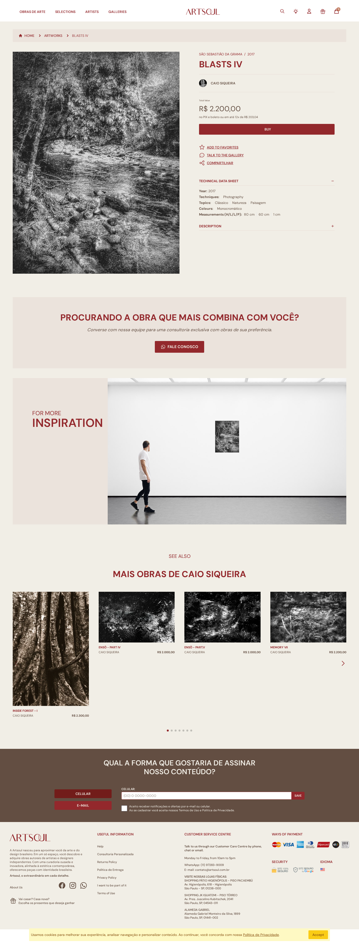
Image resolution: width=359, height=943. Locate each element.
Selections (65, 12)
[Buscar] (282, 11)
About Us (16, 887)
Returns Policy (107, 862)
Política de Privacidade (261, 935)
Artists (92, 12)
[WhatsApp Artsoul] (83, 885)
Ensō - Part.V (194, 647)
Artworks (53, 35)
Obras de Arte (32, 12)
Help (100, 846)
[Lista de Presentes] (323, 12)
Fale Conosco (183, 346)
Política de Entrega (110, 870)
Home (29, 35)
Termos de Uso (189, 810)
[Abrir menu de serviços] (295, 11)
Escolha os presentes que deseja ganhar (47, 903)
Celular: (128, 789)
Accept (318, 935)
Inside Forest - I (25, 711)
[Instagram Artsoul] (73, 885)
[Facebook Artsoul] (62, 885)
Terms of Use (106, 893)
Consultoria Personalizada (115, 854)
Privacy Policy (106, 878)
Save (298, 796)
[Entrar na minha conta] (309, 11)
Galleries (117, 12)
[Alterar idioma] (322, 869)
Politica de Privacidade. (218, 810)
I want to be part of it (112, 885)
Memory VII (279, 647)
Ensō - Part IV (109, 647)
